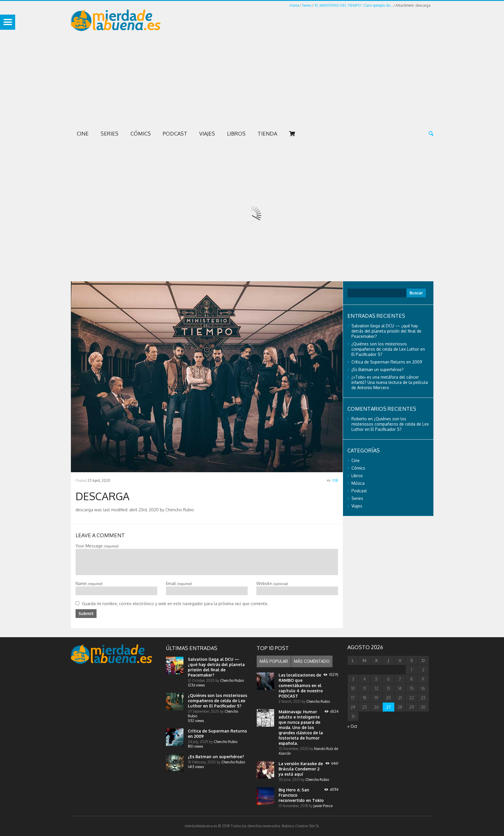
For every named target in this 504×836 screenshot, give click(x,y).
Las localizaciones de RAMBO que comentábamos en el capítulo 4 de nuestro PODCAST (301, 685)
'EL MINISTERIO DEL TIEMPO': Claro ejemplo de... (353, 5)
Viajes (207, 133)
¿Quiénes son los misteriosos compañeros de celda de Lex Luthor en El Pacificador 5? (388, 349)
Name (89, 583)
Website (272, 583)
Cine (83, 133)
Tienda (267, 133)
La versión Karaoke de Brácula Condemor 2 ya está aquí (301, 769)
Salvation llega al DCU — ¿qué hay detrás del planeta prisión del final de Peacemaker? (386, 331)
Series (306, 5)
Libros (236, 133)
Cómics (140, 133)
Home (294, 5)
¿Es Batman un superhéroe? (377, 369)
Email (179, 583)
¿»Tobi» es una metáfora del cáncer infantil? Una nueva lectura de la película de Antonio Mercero (389, 382)
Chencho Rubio (232, 680)
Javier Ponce (323, 806)
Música (358, 483)
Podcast (175, 133)
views (196, 685)
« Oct (352, 726)
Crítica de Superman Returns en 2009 (386, 361)
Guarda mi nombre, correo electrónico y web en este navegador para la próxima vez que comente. (175, 603)
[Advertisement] (252, 82)
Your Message (97, 545)
